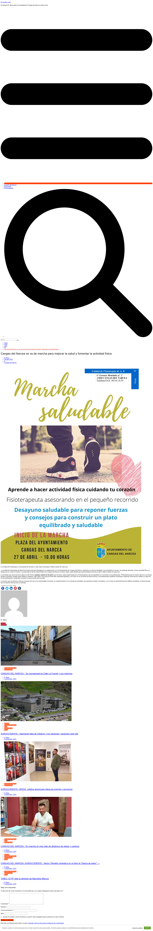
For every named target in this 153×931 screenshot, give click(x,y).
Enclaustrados (8, 188)
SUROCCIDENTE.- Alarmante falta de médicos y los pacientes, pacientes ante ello (39, 734)
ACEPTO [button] (147, 928)
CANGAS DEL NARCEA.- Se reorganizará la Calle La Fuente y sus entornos (36, 673)
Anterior (3, 623)
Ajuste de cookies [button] (137, 928)
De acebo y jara (6, 2)
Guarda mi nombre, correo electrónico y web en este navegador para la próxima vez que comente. (33, 917)
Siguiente (4, 625)
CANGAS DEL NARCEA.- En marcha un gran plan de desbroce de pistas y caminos (40, 846)
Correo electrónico (7, 910)
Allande (6, 723)
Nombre (4, 907)
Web (2, 913)
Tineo (6, 730)
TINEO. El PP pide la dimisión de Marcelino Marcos (25, 878)
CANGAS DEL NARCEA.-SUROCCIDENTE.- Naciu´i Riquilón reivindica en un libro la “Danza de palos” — (50, 863)
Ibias (5, 727)
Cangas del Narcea (10, 185)
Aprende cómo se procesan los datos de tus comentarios (46, 923)
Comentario (5, 904)
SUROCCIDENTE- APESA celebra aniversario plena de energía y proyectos (37, 789)
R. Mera (6, 358)
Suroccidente (8, 669)
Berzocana (7, 186)
